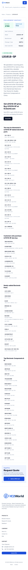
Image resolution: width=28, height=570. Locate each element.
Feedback (4, 523)
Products (8, 14)
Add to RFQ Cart (15, 479)
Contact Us (4, 533)
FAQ (3, 536)
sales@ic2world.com (9, 546)
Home (3, 14)
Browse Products (6, 518)
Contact (16, 564)
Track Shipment (5, 544)
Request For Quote (6, 521)
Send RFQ (8, 118)
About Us (4, 531)
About (11, 564)
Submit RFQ (14, 553)
